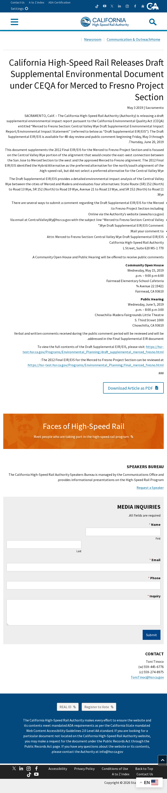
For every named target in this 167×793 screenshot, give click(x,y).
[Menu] (14, 22)
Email (154, 560)
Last (79, 551)
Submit (151, 635)
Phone (154, 578)
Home (155, 39)
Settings (17, 8)
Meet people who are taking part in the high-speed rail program (81, 436)
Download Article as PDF (128, 388)
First (158, 538)
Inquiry (153, 596)
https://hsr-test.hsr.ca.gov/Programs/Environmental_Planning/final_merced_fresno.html (96, 365)
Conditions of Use (115, 768)
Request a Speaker (150, 487)
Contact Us (18, 2)
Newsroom (92, 39)
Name (154, 524)
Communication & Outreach (129, 39)
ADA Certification (59, 2)
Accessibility (57, 768)
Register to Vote (95, 706)
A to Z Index (36, 2)
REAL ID (64, 706)
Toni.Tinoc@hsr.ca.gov (147, 677)
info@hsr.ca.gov (111, 751)
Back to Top (144, 768)
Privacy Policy (84, 768)
